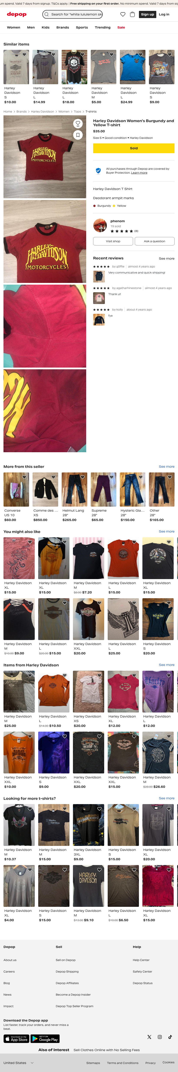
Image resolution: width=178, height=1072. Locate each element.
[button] (142, 231)
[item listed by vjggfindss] (158, 752)
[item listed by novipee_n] (123, 558)
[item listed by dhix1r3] (123, 619)
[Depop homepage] (16, 14)
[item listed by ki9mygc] (158, 825)
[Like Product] (24, 55)
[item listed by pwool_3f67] (88, 886)
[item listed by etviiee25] (53, 752)
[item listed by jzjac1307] (53, 691)
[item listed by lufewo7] (158, 619)
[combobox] (72, 14)
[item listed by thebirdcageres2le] (19, 825)
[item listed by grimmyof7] (88, 619)
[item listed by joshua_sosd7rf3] (19, 752)
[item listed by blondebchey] (123, 886)
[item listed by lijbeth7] (53, 886)
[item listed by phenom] (16, 489)
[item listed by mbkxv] (158, 558)
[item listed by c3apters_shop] (123, 691)
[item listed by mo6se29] (19, 691)
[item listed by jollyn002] (88, 558)
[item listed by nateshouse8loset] (123, 752)
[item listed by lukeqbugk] (158, 886)
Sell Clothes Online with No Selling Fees (107, 1050)
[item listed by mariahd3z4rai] (53, 619)
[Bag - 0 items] (132, 14)
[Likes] (123, 14)
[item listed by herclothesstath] (88, 691)
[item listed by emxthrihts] (88, 752)
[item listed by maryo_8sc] (158, 691)
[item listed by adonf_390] (19, 886)
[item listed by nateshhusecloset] (19, 558)
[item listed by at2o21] (53, 825)
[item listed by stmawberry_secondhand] (19, 619)
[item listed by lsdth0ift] (88, 825)
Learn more (139, 172)
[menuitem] (13, 27)
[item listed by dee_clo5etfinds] (123, 825)
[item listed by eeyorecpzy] (53, 558)
